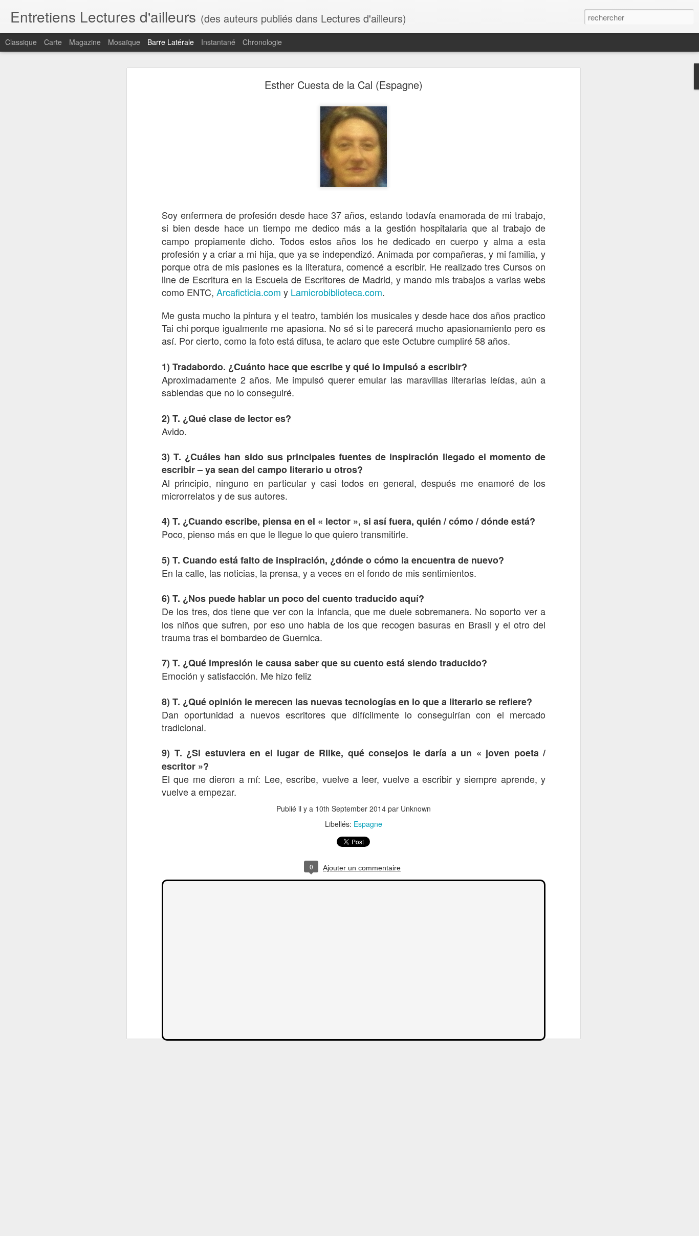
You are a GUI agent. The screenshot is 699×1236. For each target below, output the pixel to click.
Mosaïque (124, 42)
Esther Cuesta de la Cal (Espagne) (344, 84)
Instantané (218, 42)
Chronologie (262, 42)
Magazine (85, 42)
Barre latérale (170, 42)
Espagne (368, 824)
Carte (53, 42)
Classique (21, 42)
